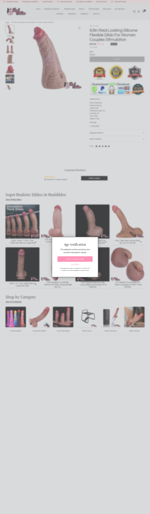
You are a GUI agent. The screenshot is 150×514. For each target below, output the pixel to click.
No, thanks (75, 264)
